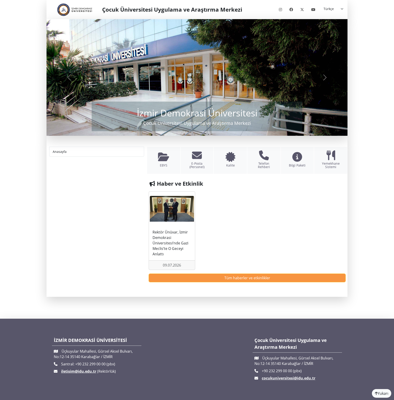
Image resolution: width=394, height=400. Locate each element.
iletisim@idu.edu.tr (78, 371)
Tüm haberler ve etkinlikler (247, 277)
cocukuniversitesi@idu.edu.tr (288, 378)
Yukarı (383, 393)
